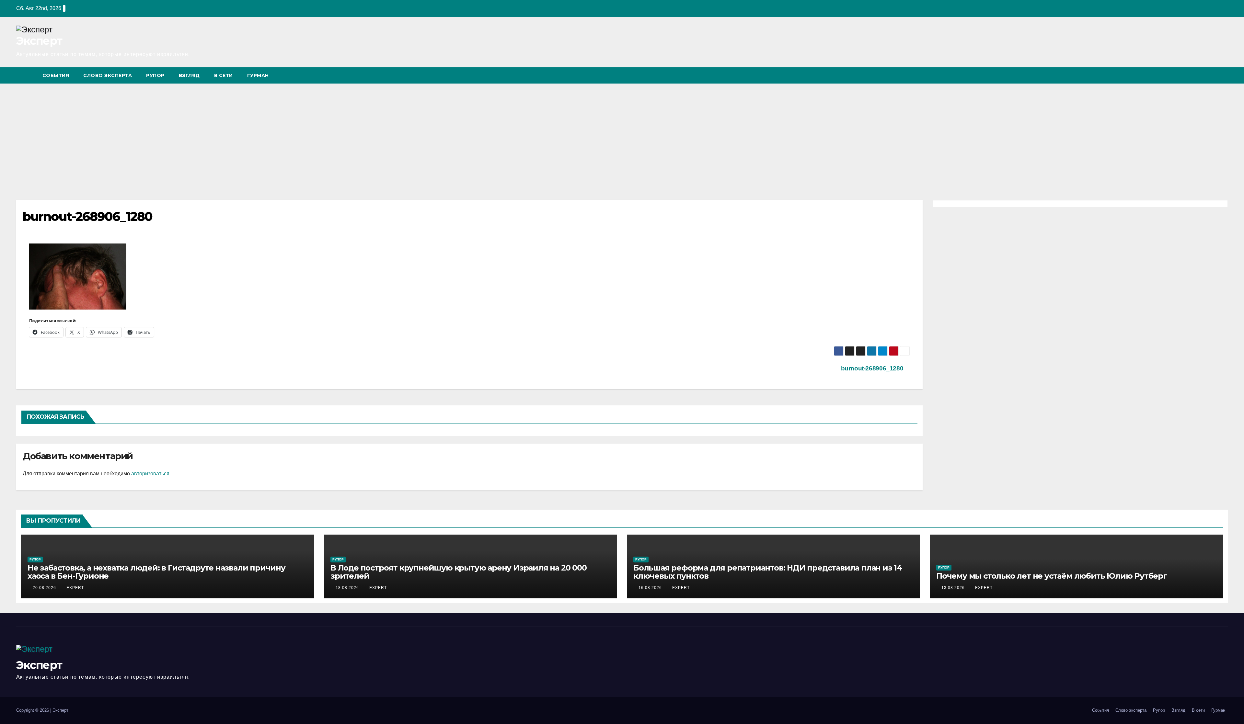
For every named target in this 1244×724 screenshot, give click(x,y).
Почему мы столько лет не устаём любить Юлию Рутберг (1051, 576)
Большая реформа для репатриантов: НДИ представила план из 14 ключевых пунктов (767, 572)
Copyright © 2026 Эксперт (42, 710)
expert (75, 587)
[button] (1211, 75)
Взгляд (189, 75)
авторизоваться (150, 473)
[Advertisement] (622, 132)
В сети (223, 75)
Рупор (155, 75)
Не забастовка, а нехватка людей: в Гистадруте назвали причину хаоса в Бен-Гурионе (156, 572)
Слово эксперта (107, 75)
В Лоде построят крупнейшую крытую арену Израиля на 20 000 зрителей (458, 572)
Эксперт (39, 41)
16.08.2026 (651, 587)
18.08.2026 (348, 587)
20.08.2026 (45, 587)
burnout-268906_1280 (873, 368)
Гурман (258, 75)
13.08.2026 (953, 587)
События (55, 75)
